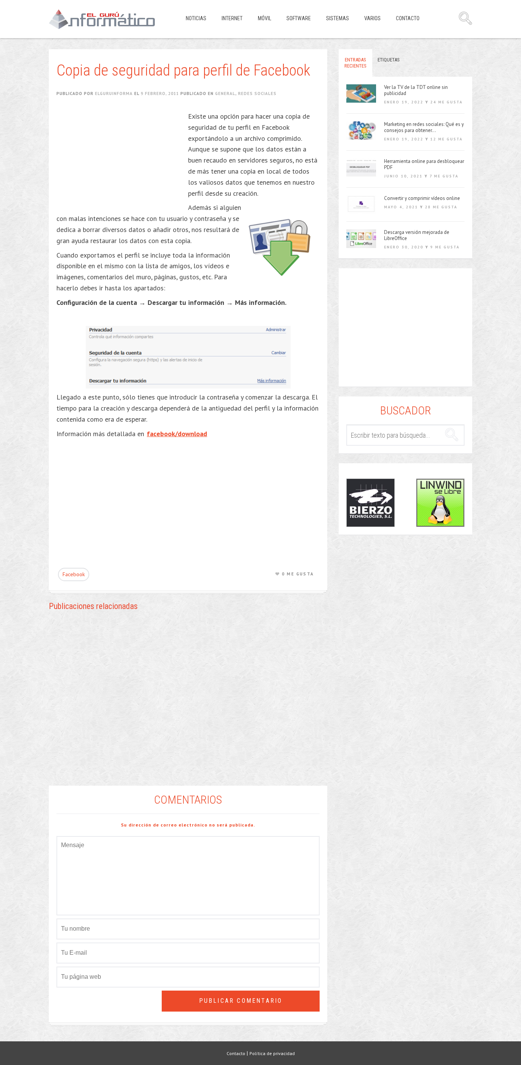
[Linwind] (440, 503)
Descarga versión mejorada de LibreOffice (416, 235)
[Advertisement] (120, 158)
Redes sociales (257, 93)
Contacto (408, 18)
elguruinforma (114, 93)
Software (298, 18)
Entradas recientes (355, 63)
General (225, 93)
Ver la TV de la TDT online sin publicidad (416, 90)
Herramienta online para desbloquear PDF (424, 164)
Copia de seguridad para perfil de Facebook (183, 70)
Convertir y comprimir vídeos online (422, 198)
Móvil (264, 18)
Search (465, 18)
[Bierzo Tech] (370, 503)
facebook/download (177, 433)
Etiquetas (389, 60)
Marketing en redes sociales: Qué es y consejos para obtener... (424, 127)
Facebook (74, 574)
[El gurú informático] (108, 19)
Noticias (196, 18)
